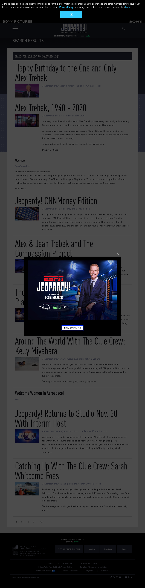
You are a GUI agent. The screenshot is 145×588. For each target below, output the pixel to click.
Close (118, 254)
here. (127, 6)
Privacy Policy (66, 6)
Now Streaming (72, 328)
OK (71, 14)
